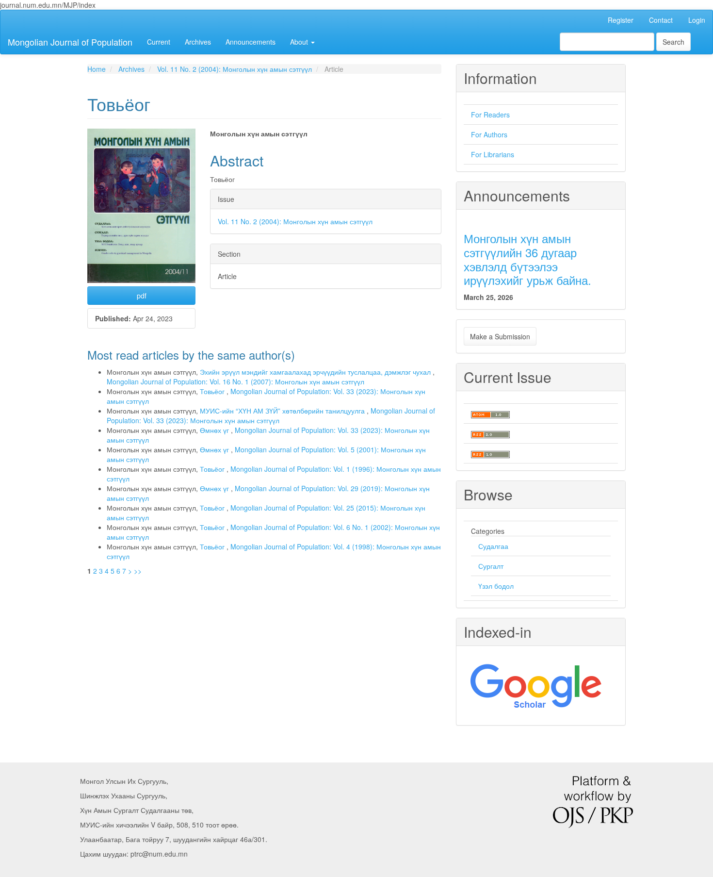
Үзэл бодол (496, 586)
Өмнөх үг (215, 430)
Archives (198, 42)
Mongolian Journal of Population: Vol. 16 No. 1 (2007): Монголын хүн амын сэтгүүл (235, 381)
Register (620, 20)
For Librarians (492, 154)
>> (138, 571)
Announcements (250, 42)
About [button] (300, 42)
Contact (661, 20)
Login (696, 20)
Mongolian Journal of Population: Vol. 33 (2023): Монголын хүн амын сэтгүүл (271, 415)
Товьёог (213, 391)
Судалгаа (493, 546)
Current (158, 42)
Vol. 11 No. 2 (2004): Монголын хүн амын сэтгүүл (234, 69)
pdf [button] (141, 295)
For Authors (489, 134)
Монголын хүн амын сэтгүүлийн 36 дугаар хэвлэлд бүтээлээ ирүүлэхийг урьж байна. (527, 259)
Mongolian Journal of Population (70, 41)
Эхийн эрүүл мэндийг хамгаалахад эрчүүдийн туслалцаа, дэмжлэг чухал (316, 372)
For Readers (490, 114)
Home (96, 69)
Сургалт (490, 566)
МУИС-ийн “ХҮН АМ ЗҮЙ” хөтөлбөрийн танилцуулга (283, 410)
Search (673, 42)
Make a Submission (500, 336)
